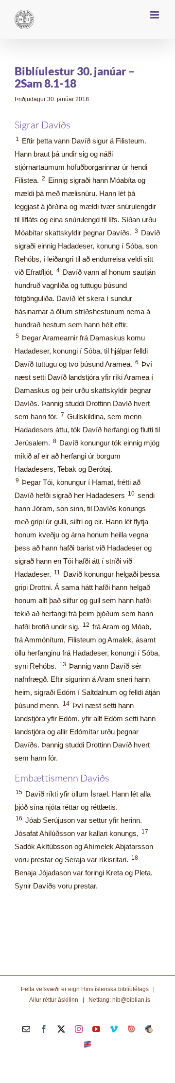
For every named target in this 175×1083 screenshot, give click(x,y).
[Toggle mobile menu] (155, 15)
